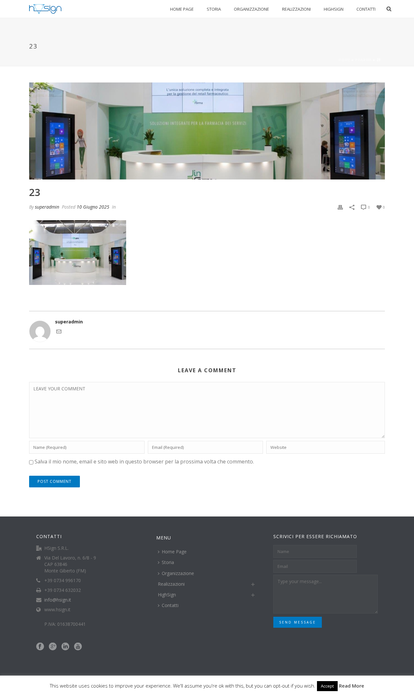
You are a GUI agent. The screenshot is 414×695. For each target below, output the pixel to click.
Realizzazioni (296, 9)
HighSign (333, 9)
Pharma (363, 60)
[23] (207, 130)
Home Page (182, 9)
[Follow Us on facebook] (40, 647)
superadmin (47, 207)
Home (344, 60)
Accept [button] (327, 686)
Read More (351, 685)
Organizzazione (251, 9)
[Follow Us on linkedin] (65, 647)
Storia (214, 9)
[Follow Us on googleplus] (53, 647)
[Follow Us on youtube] (78, 647)
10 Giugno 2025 (93, 207)
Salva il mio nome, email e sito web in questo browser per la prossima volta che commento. (144, 461)
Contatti (366, 9)
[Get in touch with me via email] (58, 332)
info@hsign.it (57, 600)
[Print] (340, 207)
